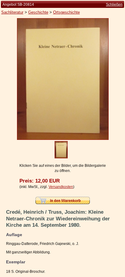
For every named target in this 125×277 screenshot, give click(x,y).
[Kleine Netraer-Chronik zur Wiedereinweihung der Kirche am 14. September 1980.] (63, 139)
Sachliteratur (12, 12)
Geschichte (38, 12)
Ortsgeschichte (66, 12)
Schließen (114, 4)
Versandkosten (61, 187)
